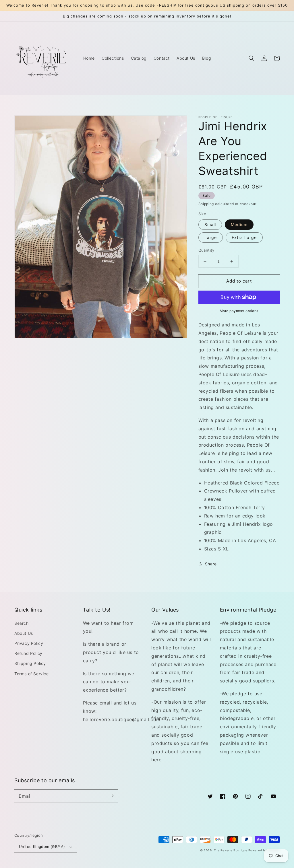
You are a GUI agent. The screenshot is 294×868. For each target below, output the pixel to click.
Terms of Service (31, 673)
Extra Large (244, 237)
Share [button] (211, 563)
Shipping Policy (30, 663)
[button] (251, 58)
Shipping (206, 204)
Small (210, 224)
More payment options (239, 311)
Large (210, 237)
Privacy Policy (28, 643)
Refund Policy (28, 653)
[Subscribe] (111, 796)
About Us (23, 633)
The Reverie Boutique (230, 850)
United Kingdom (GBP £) (42, 846)
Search (21, 623)
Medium (239, 224)
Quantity (206, 250)
